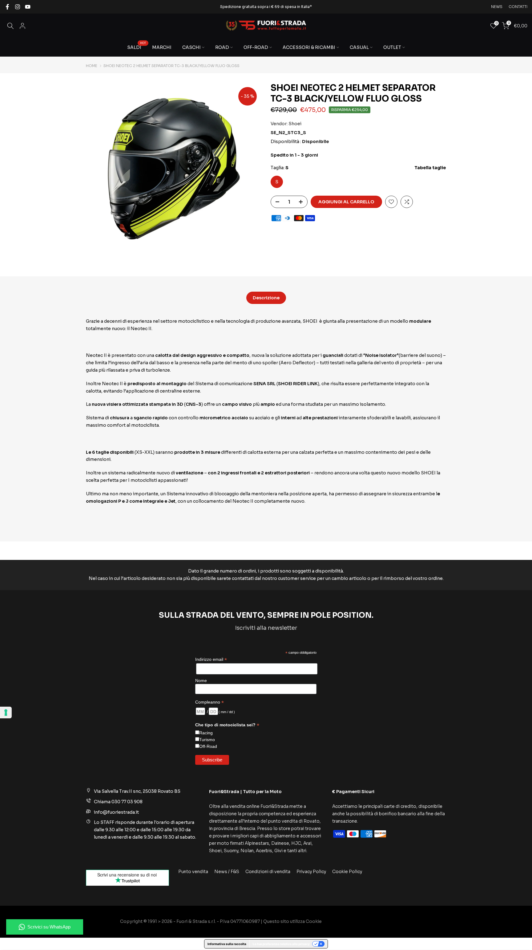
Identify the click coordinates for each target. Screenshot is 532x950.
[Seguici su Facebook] (7, 6)
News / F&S (226, 871)
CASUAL (359, 47)
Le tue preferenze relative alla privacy (281, 944)
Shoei (294, 123)
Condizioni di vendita (267, 871)
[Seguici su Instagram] (17, 6)
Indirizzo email (211, 659)
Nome (201, 680)
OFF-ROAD (256, 47)
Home (91, 66)
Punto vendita (193, 871)
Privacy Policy (311, 871)
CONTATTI (518, 6)
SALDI (136, 47)
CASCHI (191, 47)
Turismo (207, 739)
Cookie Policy (347, 871)
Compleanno (209, 702)
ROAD (222, 47)
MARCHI (161, 47)
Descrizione (266, 298)
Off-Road (208, 746)
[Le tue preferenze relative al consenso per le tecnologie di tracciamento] (6, 712)
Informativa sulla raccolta (227, 944)
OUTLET (392, 47)
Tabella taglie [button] (430, 168)
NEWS (496, 6)
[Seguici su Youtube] (27, 6)
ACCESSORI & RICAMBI (309, 47)
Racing (206, 732)
